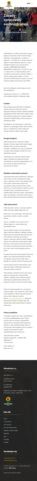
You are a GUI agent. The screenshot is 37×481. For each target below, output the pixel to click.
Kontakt (6, 442)
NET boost (12, 468)
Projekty (6, 439)
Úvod (5, 419)
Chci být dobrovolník (10, 427)
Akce (5, 436)
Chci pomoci (7, 424)
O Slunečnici (7, 421)
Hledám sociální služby (11, 430)
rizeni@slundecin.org (10, 460)
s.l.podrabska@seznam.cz (16, 298)
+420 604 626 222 (9, 458)
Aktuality (6, 433)
